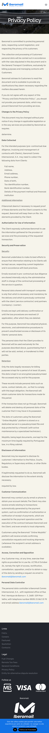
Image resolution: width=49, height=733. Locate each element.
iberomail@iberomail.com (14, 576)
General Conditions (10, 665)
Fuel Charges (8, 658)
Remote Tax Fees (9, 662)
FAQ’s (4, 633)
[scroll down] (24, 29)
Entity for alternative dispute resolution (20, 673)
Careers (5, 636)
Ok (15, 730)
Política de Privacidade (27, 730)
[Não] (46, 726)
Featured (6, 640)
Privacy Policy (8, 669)
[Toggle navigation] (46, 5)
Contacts (6, 647)
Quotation (6, 643)
